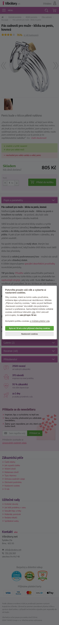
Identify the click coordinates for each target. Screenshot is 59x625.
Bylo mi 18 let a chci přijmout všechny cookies (29, 328)
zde (33, 312)
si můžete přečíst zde (40, 321)
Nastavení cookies (29, 334)
